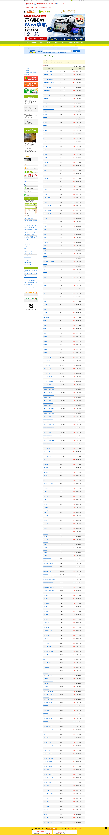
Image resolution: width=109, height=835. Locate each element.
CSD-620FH (45, 117)
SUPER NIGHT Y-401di (47, 742)
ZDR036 (44, 288)
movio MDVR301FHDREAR (48, 563)
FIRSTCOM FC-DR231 (47, 416)
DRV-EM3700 (45, 523)
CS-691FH (45, 218)
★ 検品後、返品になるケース (30, 65)
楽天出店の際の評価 (27, 262)
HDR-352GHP (45, 240)
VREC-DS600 (45, 598)
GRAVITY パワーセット (47, 472)
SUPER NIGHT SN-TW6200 (48, 774)
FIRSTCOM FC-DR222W (47, 379)
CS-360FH (45, 146)
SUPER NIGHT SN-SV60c (47, 675)
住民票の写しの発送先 (27, 264)
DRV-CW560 (45, 515)
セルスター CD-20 (46, 162)
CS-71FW (45, 106)
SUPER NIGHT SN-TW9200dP (48, 729)
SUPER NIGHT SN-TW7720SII (48, 777)
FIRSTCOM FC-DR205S (47, 421)
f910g (44, 459)
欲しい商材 (26, 239)
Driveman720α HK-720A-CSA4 (48, 101)
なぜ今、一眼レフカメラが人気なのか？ (30, 223)
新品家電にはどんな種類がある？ (29, 227)
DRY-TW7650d (45, 715)
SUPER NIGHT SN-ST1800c (48, 651)
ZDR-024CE (45, 258)
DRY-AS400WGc (46, 678)
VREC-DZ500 (45, 600)
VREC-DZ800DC (46, 622)
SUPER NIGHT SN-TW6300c (48, 793)
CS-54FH (44, 189)
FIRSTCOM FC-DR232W (47, 411)
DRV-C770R (45, 528)
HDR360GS (45, 264)
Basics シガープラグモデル (48, 483)
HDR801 (44, 296)
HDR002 (44, 229)
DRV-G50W (45, 547)
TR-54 (44, 216)
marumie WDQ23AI (46, 750)
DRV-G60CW (45, 544)
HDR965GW (45, 282)
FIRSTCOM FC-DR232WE (47, 357)
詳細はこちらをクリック (59, 3)
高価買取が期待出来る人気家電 (29, 234)
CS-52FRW (45, 165)
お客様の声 (71, 42)
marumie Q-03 (45, 798)
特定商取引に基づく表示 (28, 251)
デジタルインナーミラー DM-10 (48, 109)
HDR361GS (45, 285)
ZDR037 (44, 266)
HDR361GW (45, 272)
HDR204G (45, 274)
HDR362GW (45, 312)
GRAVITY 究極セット (47, 475)
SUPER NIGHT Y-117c (47, 782)
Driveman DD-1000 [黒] (47, 87)
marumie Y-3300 (46, 769)
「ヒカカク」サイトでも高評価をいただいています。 (34, 4)
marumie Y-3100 (46, 697)
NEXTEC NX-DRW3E (47, 456)
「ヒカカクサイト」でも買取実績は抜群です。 (33, 6)
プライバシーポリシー (27, 255)
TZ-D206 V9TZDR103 (47, 213)
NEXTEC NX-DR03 (46, 360)
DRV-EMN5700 (45, 531)
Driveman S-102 (46, 85)
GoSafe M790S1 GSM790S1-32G (49, 579)
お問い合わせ (83, 0)
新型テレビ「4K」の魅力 (28, 222)
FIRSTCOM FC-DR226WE (47, 435)
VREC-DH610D (45, 638)
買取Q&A (63, 42)
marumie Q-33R (46, 785)
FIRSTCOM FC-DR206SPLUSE (48, 440)
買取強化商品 (34, 42)
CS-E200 (44, 221)
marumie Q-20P (46, 689)
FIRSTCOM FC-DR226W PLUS (48, 429)
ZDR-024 (44, 248)
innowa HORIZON (46, 464)
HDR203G (45, 256)
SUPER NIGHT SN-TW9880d (48, 718)
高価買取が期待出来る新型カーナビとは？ (30, 229)
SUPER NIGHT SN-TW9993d (48, 766)
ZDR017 (44, 293)
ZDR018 (44, 328)
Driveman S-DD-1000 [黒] (47, 90)
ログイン (73, 0)
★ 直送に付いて (27, 68)
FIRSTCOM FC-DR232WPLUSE (48, 387)
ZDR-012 (44, 245)
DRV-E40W (45, 552)
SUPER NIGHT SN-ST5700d (48, 820)
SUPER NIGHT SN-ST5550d (48, 758)
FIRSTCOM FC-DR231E (47, 397)
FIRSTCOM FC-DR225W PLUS (48, 408)
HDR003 (44, 226)
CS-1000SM (45, 103)
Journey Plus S (46, 488)
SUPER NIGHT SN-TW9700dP (48, 694)
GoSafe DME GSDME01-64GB (48, 576)
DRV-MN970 (45, 534)
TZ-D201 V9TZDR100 (47, 205)
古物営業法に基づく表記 (28, 253)
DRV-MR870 (45, 539)
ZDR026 (44, 234)
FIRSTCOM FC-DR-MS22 (47, 368)
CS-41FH (44, 141)
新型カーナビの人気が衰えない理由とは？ (30, 220)
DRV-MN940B (45, 491)
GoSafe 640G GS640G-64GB (48, 584)
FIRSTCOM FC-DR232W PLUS (48, 413)
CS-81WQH (45, 143)
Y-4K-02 (44, 734)
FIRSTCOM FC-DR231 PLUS (48, 419)
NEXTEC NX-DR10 (46, 448)
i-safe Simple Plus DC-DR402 (48, 232)
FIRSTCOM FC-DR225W (47, 405)
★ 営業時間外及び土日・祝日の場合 (31, 72)
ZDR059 (44, 298)
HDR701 (44, 290)
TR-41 (44, 186)
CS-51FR (44, 125)
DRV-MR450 (45, 507)
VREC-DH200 (45, 611)
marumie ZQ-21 (46, 801)
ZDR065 (44, 333)
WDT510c (45, 659)
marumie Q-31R (46, 643)
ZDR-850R (45, 336)
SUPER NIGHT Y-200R (47, 662)
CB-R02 (44, 250)
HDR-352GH (45, 242)
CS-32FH (44, 149)
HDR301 (44, 325)
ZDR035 (44, 269)
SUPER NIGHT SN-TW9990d (48, 745)
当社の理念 (26, 246)
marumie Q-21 (45, 705)
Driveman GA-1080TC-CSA (47, 98)
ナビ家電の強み (26, 260)
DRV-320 (44, 499)
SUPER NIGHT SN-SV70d (47, 822)
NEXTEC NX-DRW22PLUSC (48, 403)
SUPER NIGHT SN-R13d (47, 726)
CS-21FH (44, 127)
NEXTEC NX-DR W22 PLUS (48, 381)
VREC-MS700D (46, 627)
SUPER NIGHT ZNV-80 (47, 646)
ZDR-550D (45, 352)
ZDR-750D (45, 341)
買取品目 (41, 42)
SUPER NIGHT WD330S (47, 761)
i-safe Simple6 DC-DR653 (47, 317)
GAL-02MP (45, 154)
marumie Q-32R (46, 723)
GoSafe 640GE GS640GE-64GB (48, 590)
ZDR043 (44, 309)
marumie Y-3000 (46, 710)
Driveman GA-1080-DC (47, 95)
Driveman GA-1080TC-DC (47, 74)
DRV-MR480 (45, 504)
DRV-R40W (45, 555)
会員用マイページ (79, 42)
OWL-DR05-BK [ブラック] (47, 571)
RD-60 (44, 170)
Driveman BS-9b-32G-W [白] (48, 77)
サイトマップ (78, 0)
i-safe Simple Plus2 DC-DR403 (48, 261)
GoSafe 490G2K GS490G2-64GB (48, 587)
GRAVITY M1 (45, 467)
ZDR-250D (45, 349)
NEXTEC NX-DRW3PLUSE (48, 451)
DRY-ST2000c (45, 673)
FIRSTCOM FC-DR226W (47, 443)
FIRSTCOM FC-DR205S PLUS (48, 424)
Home (27, 42)
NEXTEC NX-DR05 (46, 371)
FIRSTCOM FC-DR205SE (47, 400)
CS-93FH (44, 122)
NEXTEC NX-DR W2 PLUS (47, 376)
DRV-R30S (45, 550)
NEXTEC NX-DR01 (46, 373)
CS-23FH (44, 151)
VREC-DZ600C (45, 606)
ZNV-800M (45, 814)
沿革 (25, 248)
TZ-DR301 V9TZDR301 (47, 197)
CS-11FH (44, 138)
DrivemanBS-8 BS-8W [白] (47, 71)
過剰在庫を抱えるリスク (28, 284)
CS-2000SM (45, 202)
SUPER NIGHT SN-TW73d (47, 817)
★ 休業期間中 (27, 70)
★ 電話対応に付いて (28, 74)
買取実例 (48, 42)
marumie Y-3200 (46, 737)
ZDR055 (44, 320)
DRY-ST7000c (45, 670)
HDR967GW (45, 304)
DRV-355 (44, 512)
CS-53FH (44, 119)
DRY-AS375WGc (46, 667)
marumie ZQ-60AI (46, 747)
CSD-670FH (45, 114)
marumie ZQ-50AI (46, 806)
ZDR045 (44, 301)
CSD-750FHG (45, 111)
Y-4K (44, 707)
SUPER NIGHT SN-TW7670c (48, 654)
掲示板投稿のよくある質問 (28, 218)
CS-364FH (45, 194)
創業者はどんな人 (27, 244)
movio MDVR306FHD (47, 558)
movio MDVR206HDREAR (47, 560)
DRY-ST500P (45, 686)
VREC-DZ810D (45, 619)
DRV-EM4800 (45, 542)
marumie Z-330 (45, 809)
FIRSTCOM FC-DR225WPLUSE (48, 395)
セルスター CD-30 (46, 178)
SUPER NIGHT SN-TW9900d (48, 702)
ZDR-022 (44, 237)
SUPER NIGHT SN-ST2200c (48, 699)
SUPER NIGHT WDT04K (47, 753)
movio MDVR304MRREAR (47, 566)
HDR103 (44, 253)
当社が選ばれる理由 (27, 257)
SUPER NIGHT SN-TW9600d (48, 691)
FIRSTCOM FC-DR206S (47, 432)
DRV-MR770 (45, 536)
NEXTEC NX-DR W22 (47, 384)
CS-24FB (44, 181)
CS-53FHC (45, 224)
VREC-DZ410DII (46, 635)
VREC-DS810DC (46, 614)
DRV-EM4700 (45, 520)
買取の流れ (56, 42)
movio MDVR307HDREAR (47, 568)
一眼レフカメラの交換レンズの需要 (29, 232)
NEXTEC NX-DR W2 (46, 365)
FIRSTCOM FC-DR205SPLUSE (48, 389)
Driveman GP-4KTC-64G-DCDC (48, 82)
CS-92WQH (45, 157)
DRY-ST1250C (45, 731)
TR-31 (44, 173)
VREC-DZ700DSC (46, 603)
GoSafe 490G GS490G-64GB (48, 582)
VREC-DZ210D (45, 592)
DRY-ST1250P (45, 683)
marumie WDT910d (46, 790)
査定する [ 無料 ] (52, 828)
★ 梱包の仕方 (27, 57)
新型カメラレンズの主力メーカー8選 (30, 225)
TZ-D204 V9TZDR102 (47, 210)
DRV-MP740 (45, 496)
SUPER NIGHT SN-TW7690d (48, 681)
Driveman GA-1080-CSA (47, 93)
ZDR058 (44, 280)
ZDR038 (44, 277)
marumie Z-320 (45, 739)
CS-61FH (44, 135)
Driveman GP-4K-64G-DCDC (48, 79)
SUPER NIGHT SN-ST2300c (48, 755)
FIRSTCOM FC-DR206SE (47, 437)
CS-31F (44, 133)
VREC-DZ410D (45, 595)
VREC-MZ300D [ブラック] (47, 630)
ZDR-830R (45, 344)
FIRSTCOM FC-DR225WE (47, 392)
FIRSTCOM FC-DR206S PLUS (48, 427)
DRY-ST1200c (45, 713)
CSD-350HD (45, 130)
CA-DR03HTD (45, 574)
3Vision (44, 480)
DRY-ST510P (45, 721)
